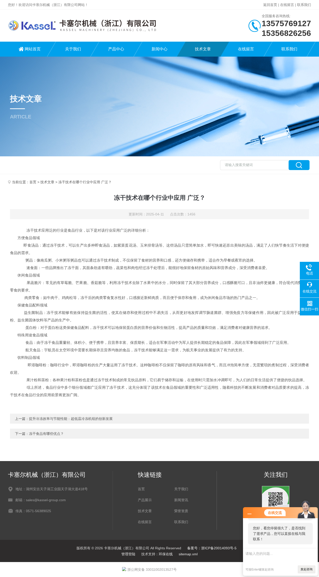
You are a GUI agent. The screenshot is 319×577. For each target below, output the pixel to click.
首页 (32, 182)
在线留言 (287, 5)
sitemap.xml (188, 554)
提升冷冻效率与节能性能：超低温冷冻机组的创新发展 (71, 419)
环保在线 (166, 554)
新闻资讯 (181, 500)
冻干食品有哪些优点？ (46, 434)
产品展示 (145, 500)
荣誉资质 (181, 511)
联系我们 (304, 5)
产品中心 (116, 49)
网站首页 (33, 49)
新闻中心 (159, 49)
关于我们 (73, 49)
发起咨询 (307, 569)
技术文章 (203, 49)
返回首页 (270, 5)
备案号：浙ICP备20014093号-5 (212, 548)
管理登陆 (128, 554)
